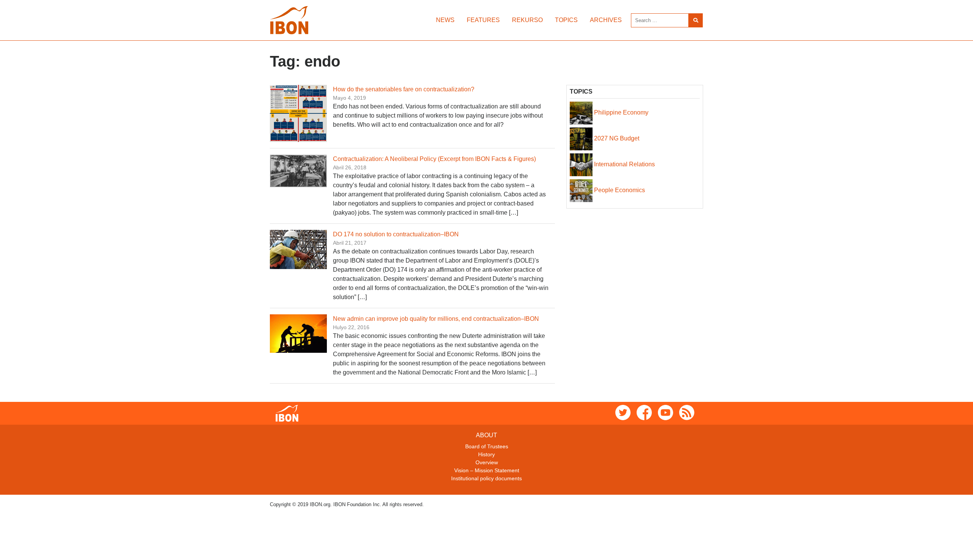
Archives (606, 20)
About (486, 435)
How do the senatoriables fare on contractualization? (403, 89)
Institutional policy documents (486, 478)
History (486, 454)
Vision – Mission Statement (486, 470)
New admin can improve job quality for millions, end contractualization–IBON (436, 318)
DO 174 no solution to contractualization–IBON (396, 234)
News (445, 20)
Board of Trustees (486, 446)
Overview (486, 462)
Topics (566, 20)
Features (483, 20)
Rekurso (527, 20)
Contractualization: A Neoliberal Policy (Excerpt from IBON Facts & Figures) (434, 159)
